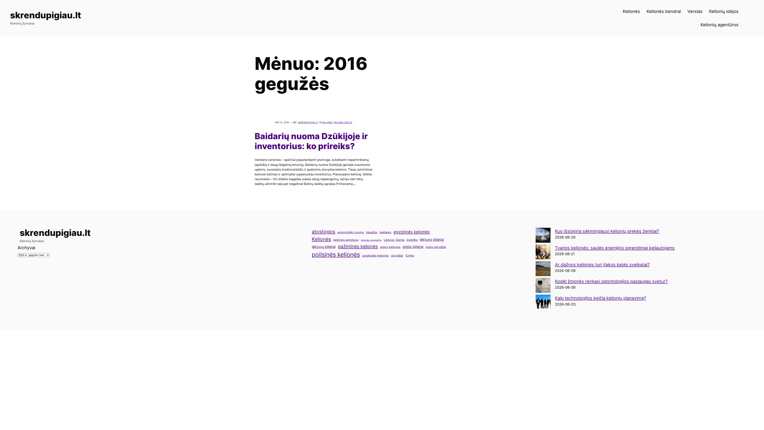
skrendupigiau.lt (45, 15)
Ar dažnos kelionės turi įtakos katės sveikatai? (602, 264)
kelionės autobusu (346, 240)
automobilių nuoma (350, 232)
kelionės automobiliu (371, 240)
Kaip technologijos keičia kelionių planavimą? (600, 298)
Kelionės (327, 122)
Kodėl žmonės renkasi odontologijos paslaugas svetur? (611, 281)
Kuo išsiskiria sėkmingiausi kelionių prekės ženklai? (607, 231)
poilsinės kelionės (336, 254)
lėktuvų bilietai (324, 247)
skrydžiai (397, 255)
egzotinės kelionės (412, 231)
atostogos (323, 232)
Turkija (409, 255)
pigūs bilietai (413, 247)
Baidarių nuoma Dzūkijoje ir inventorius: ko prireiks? (311, 141)
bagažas (371, 232)
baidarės (385, 232)
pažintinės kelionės (358, 246)
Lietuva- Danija (394, 240)
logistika (412, 240)
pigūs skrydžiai (436, 247)
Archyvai (26, 247)
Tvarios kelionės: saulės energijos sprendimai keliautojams (615, 247)
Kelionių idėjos (343, 122)
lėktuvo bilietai (432, 239)
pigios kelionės (390, 247)
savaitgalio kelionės (375, 255)
